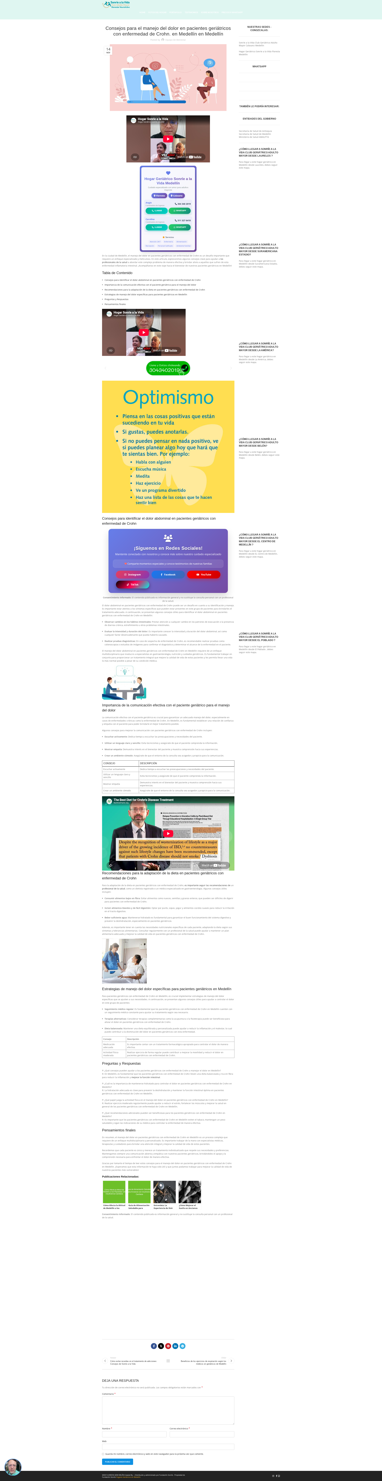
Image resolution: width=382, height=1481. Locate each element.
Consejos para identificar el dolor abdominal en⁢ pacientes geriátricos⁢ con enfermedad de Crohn (153, 280)
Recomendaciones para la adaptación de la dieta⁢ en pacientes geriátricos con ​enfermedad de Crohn (155, 289)
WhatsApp (181, 210)
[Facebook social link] (154, 1346)
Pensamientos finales (115, 304)
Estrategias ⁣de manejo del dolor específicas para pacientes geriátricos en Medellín (146, 294)
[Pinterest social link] (168, 1346)
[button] (105, 368)
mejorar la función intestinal (145, 1077)
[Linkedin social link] (175, 1346)
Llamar (158, 210)
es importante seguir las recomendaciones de (207, 885)
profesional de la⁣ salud (113, 888)
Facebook (169, 574)
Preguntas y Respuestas (116, 299)
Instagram (134, 574)
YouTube (206, 574)
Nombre (107, 1428)
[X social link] (161, 1346)
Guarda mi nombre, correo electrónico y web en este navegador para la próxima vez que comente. (154, 1453)
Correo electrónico (180, 1428)
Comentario (109, 1393)
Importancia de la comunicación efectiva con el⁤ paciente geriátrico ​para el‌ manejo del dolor (150, 284)
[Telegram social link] (182, 1346)
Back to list (168, 1361)
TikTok (134, 584)
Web (104, 1441)
